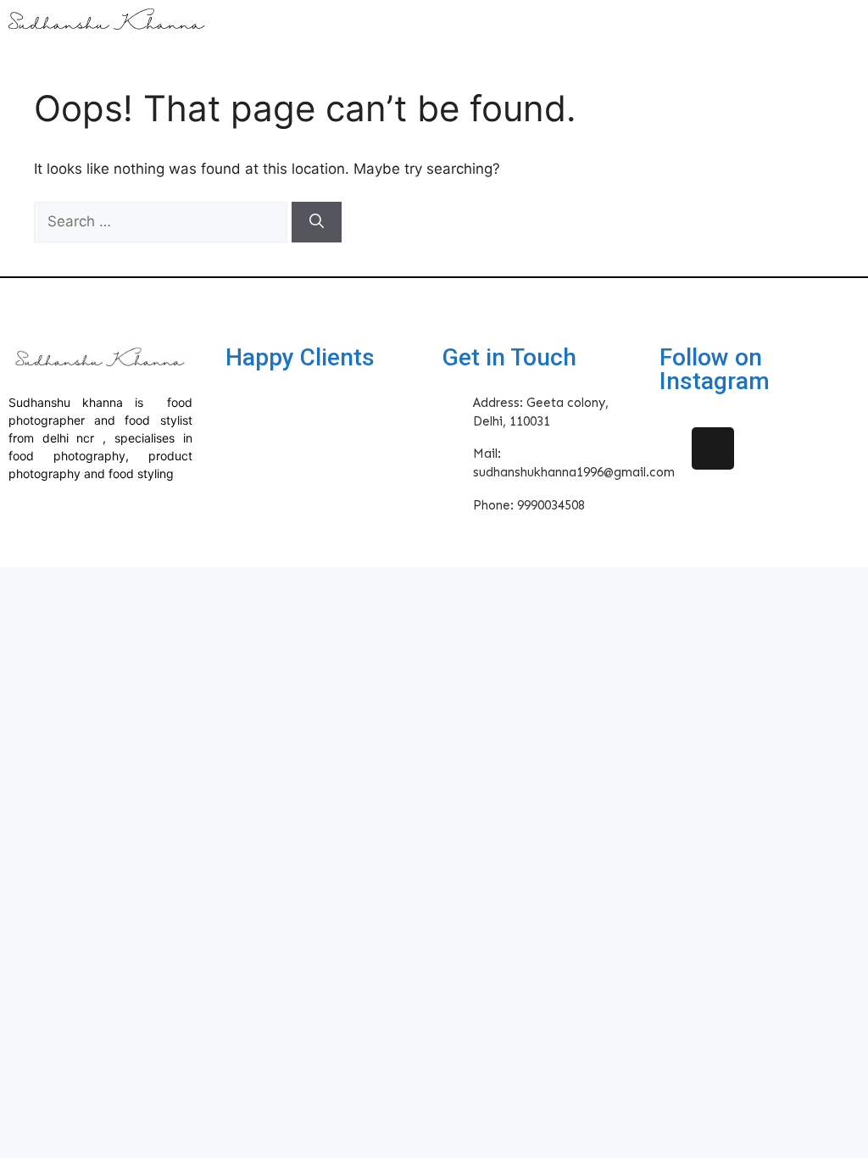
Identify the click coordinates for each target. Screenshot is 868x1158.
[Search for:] (163, 221)
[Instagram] (713, 448)
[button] (539, 26)
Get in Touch (509, 357)
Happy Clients (300, 357)
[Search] (317, 222)
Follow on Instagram (714, 369)
